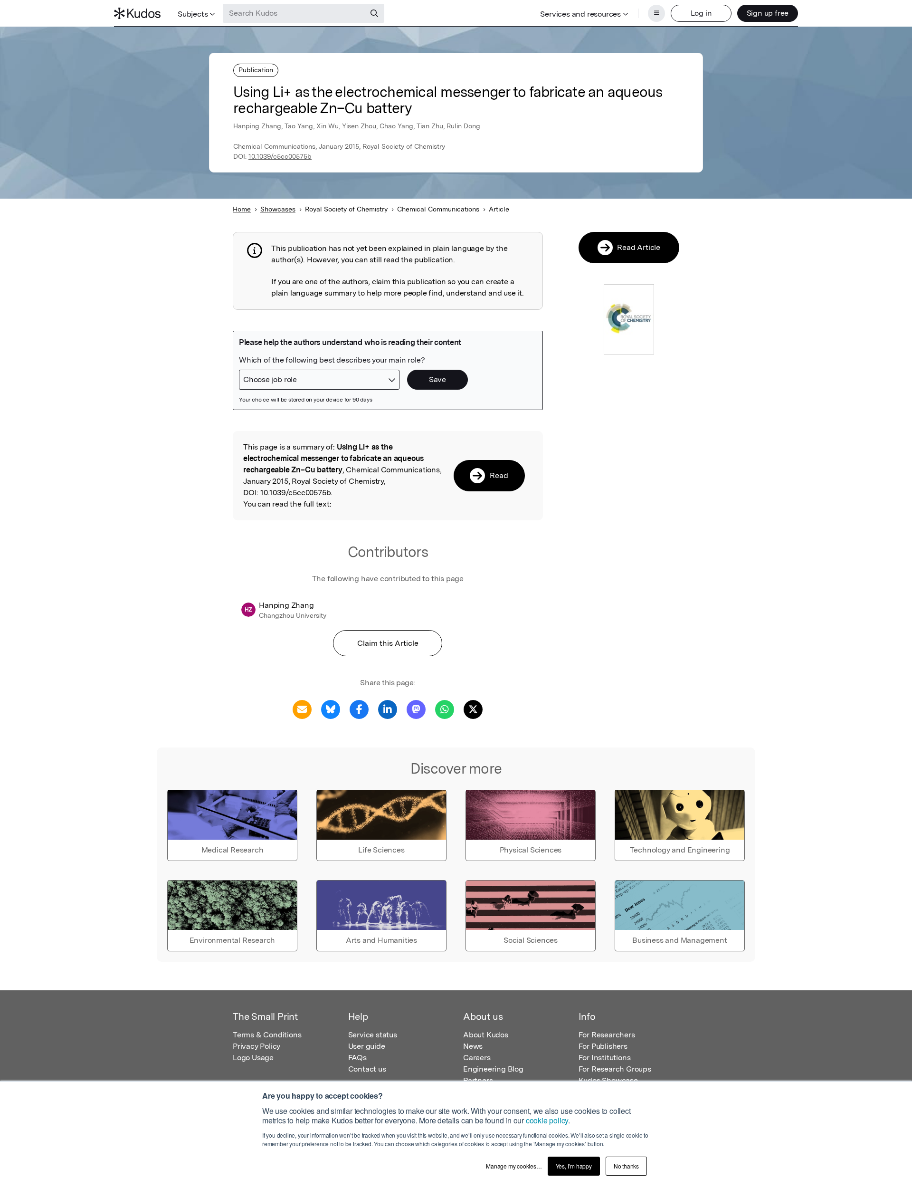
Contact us (367, 1068)
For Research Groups (615, 1068)
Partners (478, 1080)
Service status (372, 1034)
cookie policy (547, 1120)
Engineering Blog (493, 1068)
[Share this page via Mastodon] (416, 708)
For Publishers (603, 1046)
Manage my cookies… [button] (514, 1166)
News (473, 1046)
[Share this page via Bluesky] (330, 708)
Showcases (277, 209)
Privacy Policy (256, 1046)
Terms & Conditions (267, 1034)
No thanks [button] (626, 1166)
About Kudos (485, 1034)
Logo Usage (253, 1057)
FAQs (357, 1057)
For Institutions (605, 1057)
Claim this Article (387, 643)
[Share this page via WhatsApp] (444, 708)
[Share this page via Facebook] (359, 708)
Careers (477, 1057)
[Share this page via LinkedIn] (387, 708)
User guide (366, 1046)
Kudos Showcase (608, 1080)
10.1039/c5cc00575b (280, 156)
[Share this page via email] (302, 708)
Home (242, 209)
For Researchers (607, 1034)
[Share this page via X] (473, 708)
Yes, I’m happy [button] (574, 1166)
